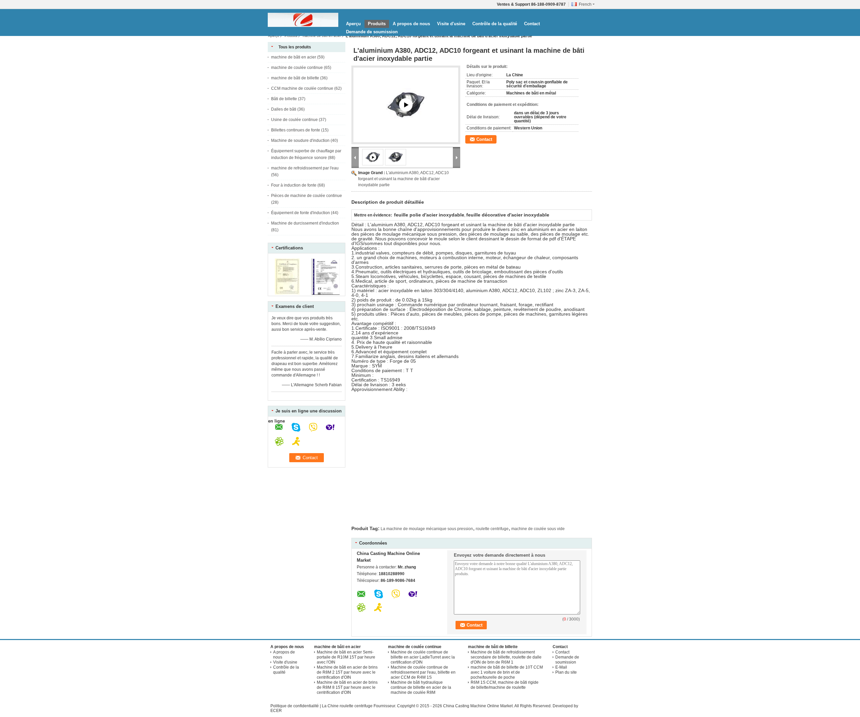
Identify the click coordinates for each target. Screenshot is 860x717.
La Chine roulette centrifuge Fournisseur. (359, 706)
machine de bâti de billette (295, 78)
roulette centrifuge (492, 528)
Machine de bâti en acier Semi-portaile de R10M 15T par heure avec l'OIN (346, 657)
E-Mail (561, 667)
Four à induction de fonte (293, 185)
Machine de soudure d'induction (300, 140)
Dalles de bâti (283, 109)
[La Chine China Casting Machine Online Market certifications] (287, 293)
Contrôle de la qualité (494, 23)
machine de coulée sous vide (538, 528)
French (585, 4)
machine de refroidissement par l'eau (305, 168)
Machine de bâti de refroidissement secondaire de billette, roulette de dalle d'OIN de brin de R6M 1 (506, 657)
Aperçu (353, 23)
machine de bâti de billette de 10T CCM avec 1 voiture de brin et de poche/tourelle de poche (507, 672)
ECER (276, 710)
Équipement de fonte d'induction (300, 212)
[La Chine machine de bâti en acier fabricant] (303, 20)
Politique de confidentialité (294, 706)
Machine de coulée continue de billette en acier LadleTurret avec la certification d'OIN (423, 657)
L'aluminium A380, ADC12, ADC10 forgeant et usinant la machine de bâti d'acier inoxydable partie (403, 178)
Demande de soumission (372, 31)
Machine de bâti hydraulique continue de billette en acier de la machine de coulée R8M (421, 687)
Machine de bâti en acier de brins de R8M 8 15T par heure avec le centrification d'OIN (347, 687)
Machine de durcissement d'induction (305, 223)
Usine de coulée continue (294, 119)
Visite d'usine (451, 23)
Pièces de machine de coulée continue (306, 195)
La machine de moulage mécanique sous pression (427, 528)
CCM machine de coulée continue (302, 88)
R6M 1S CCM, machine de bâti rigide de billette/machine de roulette (505, 685)
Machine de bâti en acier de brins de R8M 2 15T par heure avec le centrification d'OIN (347, 672)
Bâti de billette (284, 98)
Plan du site (566, 672)
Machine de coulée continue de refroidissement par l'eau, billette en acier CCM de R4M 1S (423, 672)
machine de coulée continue (297, 67)
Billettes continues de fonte (295, 130)
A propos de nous (411, 23)
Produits (377, 23)
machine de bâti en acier (322, 36)
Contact (532, 23)
